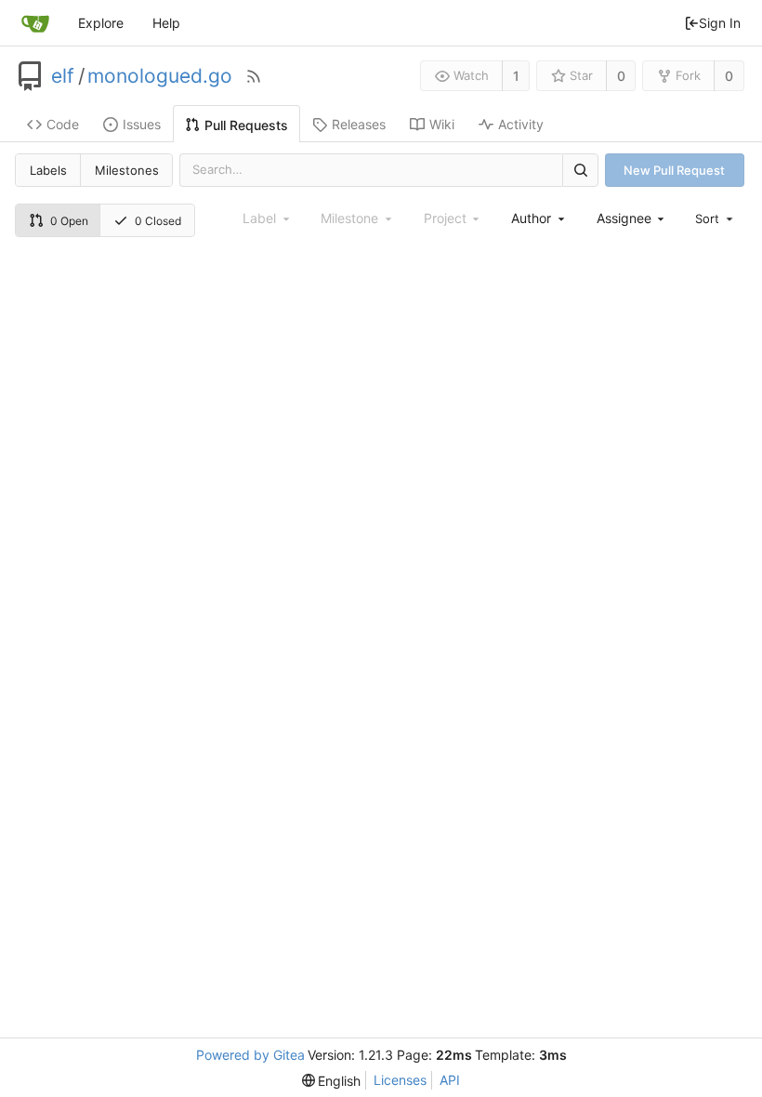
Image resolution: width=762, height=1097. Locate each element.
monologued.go (159, 76)
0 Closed (158, 221)
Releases (359, 124)
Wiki (441, 124)
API (450, 1080)
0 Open (69, 221)
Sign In (720, 23)
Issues (142, 124)
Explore (101, 23)
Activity (521, 124)
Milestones (127, 170)
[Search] (580, 169)
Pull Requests (246, 125)
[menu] (715, 218)
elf (62, 76)
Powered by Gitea (250, 1055)
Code (62, 124)
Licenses (400, 1080)
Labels (48, 170)
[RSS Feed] (253, 76)
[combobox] (539, 218)
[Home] (35, 23)
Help (166, 23)
